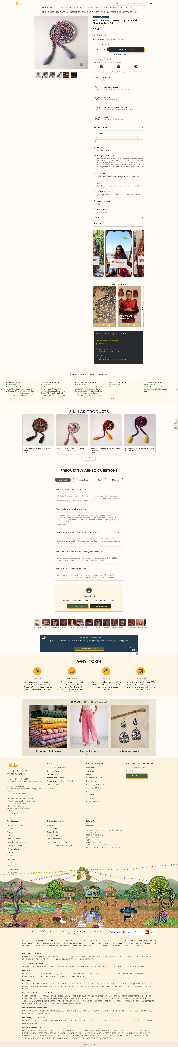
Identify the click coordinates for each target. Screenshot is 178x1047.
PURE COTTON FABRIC (86, 984)
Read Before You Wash (89, 649)
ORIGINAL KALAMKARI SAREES (125, 1011)
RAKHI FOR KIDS (144, 957)
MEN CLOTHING (102, 8)
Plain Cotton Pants (89, 751)
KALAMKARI (27, 974)
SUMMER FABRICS (30, 966)
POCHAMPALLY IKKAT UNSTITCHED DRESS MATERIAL (88, 1001)
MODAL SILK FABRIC (132, 986)
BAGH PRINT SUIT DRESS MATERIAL (97, 996)
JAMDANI (80, 974)
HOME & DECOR (47, 12)
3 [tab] (89, 754)
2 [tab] (88, 754)
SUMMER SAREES (46, 966)
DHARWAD (90, 974)
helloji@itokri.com (104, 357)
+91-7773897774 (103, 351)
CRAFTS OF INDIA (130, 12)
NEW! (43, 8)
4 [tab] (91, 754)
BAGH (47, 976)
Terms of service (81, 931)
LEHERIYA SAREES (43, 1013)
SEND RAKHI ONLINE (49, 957)
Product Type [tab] (82, 480)
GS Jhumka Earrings (130, 751)
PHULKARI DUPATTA (71, 1021)
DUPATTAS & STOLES (128, 8)
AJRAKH (37, 974)
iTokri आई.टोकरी (39, 931)
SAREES (113, 8)
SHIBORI (143, 974)
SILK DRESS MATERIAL (122, 1001)
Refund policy (53, 931)
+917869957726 (103, 346)
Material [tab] (115, 480)
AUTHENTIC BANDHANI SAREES (76, 1011)
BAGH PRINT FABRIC (66, 984)
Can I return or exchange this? (71, 509)
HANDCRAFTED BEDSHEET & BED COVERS (48, 1033)
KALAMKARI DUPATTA (113, 1021)
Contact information (66, 933)
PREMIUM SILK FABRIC (113, 986)
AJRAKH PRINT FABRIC (46, 984)
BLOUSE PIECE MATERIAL (102, 1038)
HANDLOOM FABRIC (38, 986)
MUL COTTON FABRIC (106, 984)
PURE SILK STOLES (43, 1023)
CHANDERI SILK (113, 974)
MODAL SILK (127, 974)
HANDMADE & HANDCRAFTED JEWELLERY (40, 1036)
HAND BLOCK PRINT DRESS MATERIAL (128, 998)
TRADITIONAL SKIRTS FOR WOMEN (48, 1038)
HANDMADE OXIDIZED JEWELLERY (112, 1036)
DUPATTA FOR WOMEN (32, 1021)
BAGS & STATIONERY (90, 12)
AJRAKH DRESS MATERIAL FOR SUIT (65, 996)
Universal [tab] (63, 480)
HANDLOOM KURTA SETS (68, 1031)
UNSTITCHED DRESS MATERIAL (35, 996)
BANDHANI (47, 974)
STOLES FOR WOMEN (52, 1021)
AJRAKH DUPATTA (131, 1021)
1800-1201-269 (92, 835)
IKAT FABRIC (54, 986)
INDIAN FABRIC (28, 984)
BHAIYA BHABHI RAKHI (46, 959)
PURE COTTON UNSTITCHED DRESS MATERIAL (62, 1004)
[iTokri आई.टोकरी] (19, 3)
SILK (53, 976)
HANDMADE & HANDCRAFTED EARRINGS (78, 1036)
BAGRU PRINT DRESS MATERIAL (127, 996)
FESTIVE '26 (116, 12)
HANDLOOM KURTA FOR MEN (138, 1033)
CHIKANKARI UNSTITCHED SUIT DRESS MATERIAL (43, 1001)
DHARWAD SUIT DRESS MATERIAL (68, 998)
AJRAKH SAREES (54, 1011)
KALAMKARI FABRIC (69, 986)
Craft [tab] (100, 480)
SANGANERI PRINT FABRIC (90, 986)
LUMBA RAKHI (28, 959)
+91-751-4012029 (114, 351)
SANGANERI (69, 974)
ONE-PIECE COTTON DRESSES (77, 1038)
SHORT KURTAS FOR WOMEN (131, 966)
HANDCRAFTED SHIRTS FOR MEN (110, 1033)
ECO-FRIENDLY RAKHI (100, 957)
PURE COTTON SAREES (101, 1011)
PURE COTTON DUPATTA (92, 1021)
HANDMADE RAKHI (30, 957)
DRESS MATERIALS (67, 8)
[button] (159, 3)
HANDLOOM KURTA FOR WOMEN (94, 1031)
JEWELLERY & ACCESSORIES (68, 12)
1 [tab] (86, 754)
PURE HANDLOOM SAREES (33, 1011)
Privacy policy (66, 931)
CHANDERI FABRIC (125, 984)
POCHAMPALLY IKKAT (65, 976)
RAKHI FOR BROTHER (83, 959)
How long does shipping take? (71, 490)
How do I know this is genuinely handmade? (79, 552)
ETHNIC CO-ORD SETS (119, 1031)
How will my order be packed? (72, 569)
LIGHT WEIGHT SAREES (65, 966)
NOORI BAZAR (105, 77)
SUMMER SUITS (83, 966)
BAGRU (40, 976)
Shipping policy (95, 931)
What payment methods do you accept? (77, 532)
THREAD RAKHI (117, 957)
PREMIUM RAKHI (82, 957)
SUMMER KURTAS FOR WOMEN (104, 966)
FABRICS (53, 8)
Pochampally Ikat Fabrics (48, 751)
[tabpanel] (119, 253)
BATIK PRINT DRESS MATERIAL (98, 998)
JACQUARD (58, 974)
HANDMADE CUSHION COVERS (81, 1033)
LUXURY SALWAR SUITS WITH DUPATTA (39, 1031)
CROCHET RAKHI (67, 957)
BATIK (136, 974)
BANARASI (80, 976)
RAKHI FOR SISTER (65, 959)
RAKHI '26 (105, 12)
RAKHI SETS (131, 957)
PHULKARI (101, 974)
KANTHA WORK (29, 976)
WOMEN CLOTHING (85, 8)
